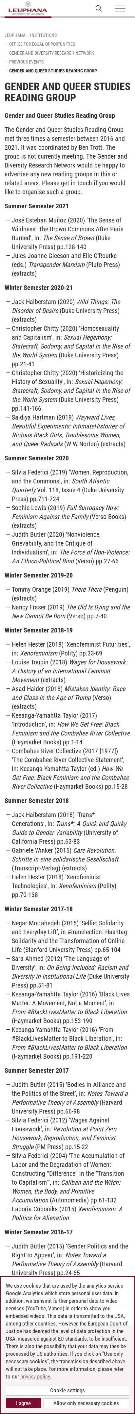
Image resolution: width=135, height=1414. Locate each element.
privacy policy (35, 1376)
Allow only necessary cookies (86, 1403)
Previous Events (26, 61)
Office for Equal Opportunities (42, 44)
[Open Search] (99, 8)
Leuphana (15, 35)
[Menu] (120, 9)
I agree (23, 1403)
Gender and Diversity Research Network (51, 53)
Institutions (43, 35)
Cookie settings (67, 1390)
